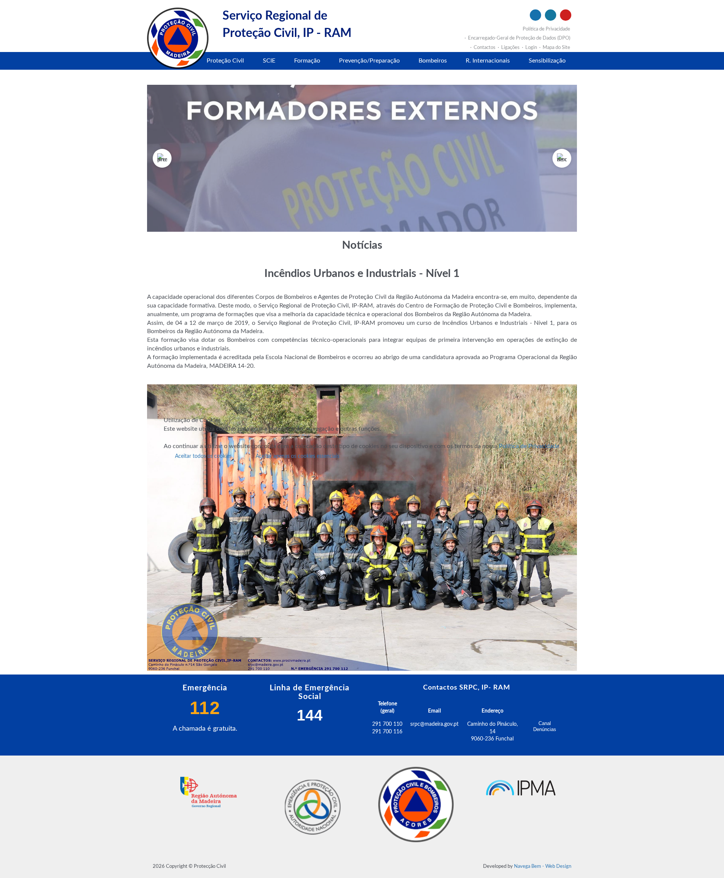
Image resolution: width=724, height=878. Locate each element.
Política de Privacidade (529, 446)
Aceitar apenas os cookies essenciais (297, 456)
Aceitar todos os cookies (203, 456)
